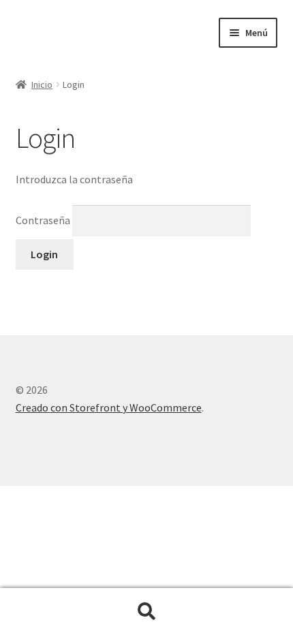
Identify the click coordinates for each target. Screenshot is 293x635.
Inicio (41, 84)
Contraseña (44, 220)
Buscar (146, 612)
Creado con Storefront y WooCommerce (109, 407)
